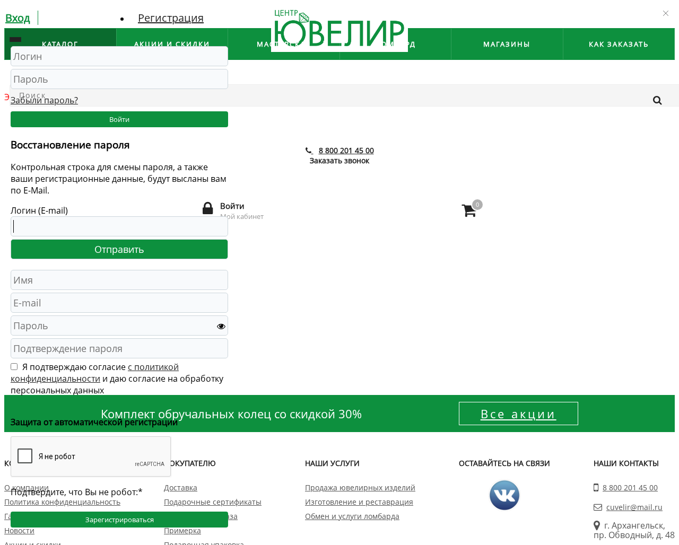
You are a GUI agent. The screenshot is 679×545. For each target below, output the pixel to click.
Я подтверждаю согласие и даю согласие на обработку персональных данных (117, 378)
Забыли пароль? (44, 100)
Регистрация (171, 18)
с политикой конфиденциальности (95, 372)
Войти (119, 119)
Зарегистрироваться (119, 519)
